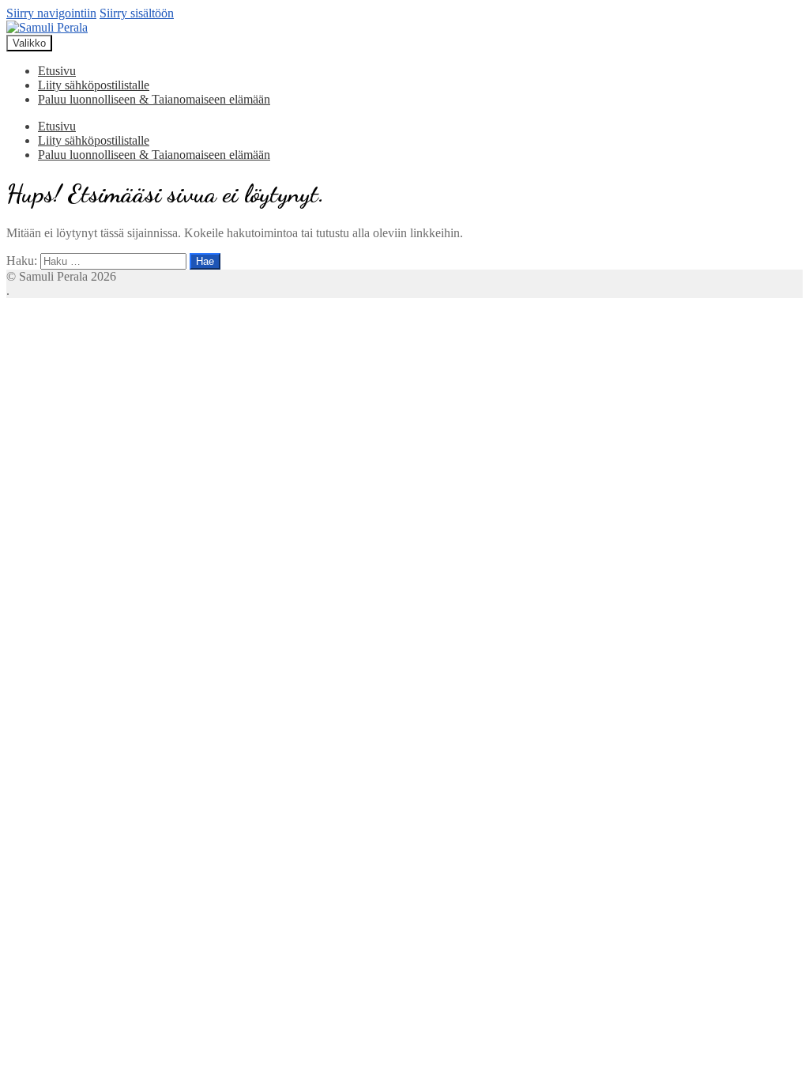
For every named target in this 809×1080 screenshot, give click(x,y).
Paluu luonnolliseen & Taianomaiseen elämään (154, 99)
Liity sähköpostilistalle (93, 85)
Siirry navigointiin (51, 13)
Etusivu (57, 70)
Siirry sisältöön (137, 13)
